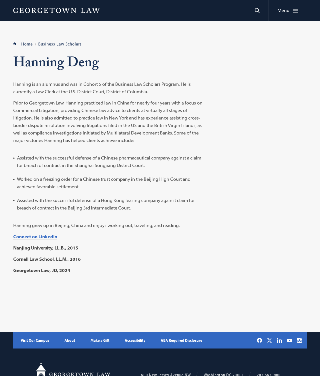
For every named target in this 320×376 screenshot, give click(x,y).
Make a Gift (100, 340)
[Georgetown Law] (56, 10)
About (69, 340)
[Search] (257, 10)
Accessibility (135, 340)
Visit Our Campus (35, 340)
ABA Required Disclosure (181, 340)
